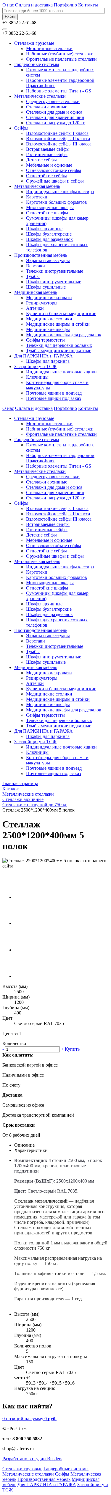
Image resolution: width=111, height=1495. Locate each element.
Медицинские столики (49, 318)
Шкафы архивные (44, 228)
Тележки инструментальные (54, 271)
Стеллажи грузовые (34, 43)
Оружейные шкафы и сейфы (55, 180)
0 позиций (29, 1418)
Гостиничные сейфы (46, 154)
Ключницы (37, 377)
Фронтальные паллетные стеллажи (61, 59)
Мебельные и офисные (49, 165)
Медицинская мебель (35, 292)
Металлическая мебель (37, 186)
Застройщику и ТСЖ (35, 366)
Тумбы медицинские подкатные (58, 350)
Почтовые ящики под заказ (53, 398)
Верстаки (35, 265)
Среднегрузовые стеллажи (53, 101)
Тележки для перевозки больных (59, 345)
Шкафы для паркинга (48, 361)
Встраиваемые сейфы (48, 149)
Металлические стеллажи (40, 96)
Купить (72, 1049)
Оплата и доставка (34, 4)
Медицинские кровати (49, 297)
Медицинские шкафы (48, 329)
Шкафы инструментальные (53, 281)
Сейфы (21, 127)
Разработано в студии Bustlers (32, 1458)
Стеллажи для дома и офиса (54, 112)
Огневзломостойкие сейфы (53, 170)
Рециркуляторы (41, 302)
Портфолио (65, 4)
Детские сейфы (41, 159)
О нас (8, 4)
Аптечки (35, 308)
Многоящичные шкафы (50, 207)
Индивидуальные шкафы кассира (60, 191)
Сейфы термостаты (45, 339)
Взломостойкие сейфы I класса (57, 133)
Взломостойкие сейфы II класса (58, 138)
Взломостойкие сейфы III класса (58, 143)
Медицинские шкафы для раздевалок (63, 334)
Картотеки (36, 196)
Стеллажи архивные (46, 106)
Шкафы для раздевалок (49, 239)
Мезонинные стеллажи (49, 48)
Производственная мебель (40, 255)
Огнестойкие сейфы (46, 175)
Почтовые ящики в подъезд (54, 392)
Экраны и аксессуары (48, 260)
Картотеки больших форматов (56, 202)
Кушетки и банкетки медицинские (61, 313)
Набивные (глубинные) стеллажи (60, 53)
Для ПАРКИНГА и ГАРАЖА (43, 355)
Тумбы (33, 276)
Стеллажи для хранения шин (55, 117)
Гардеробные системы (36, 64)
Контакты (88, 4)
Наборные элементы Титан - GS (58, 90)
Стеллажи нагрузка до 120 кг (55, 122)
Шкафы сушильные (46, 286)
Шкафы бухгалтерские (49, 233)
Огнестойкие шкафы (47, 212)
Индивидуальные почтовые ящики (61, 371)
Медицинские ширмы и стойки (58, 324)
